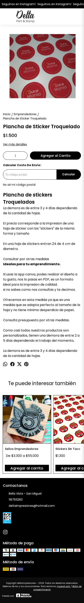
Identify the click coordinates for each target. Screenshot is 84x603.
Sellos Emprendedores (21, 449)
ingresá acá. (64, 586)
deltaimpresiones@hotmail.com (32, 506)
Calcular (68, 174)
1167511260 (16, 500)
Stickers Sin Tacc (67, 449)
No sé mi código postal (19, 185)
